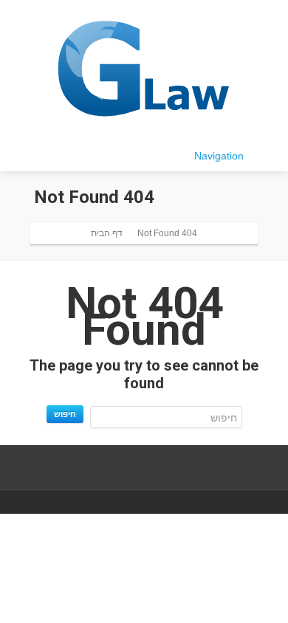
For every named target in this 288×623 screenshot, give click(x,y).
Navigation (219, 156)
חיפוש (65, 413)
